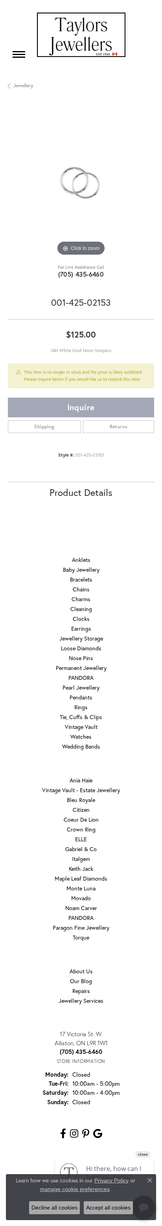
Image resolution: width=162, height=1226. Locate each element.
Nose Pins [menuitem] (81, 658)
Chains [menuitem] (81, 589)
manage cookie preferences (75, 1189)
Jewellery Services (81, 1000)
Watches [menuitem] (81, 736)
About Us (81, 971)
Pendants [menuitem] (81, 697)
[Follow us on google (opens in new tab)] (97, 1133)
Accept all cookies (108, 1207)
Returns (119, 426)
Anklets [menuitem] (81, 559)
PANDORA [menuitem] (81, 677)
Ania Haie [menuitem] (81, 780)
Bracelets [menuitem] (81, 579)
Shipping (44, 426)
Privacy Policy (111, 1180)
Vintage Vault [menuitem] (81, 726)
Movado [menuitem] (81, 898)
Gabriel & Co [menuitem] (81, 849)
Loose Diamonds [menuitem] (81, 648)
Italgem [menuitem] (81, 859)
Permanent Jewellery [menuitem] (81, 668)
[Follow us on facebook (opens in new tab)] (63, 1133)
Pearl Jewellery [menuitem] (81, 687)
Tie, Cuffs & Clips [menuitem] (81, 717)
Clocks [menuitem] (81, 618)
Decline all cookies (54, 1207)
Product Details (81, 492)
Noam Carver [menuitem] (81, 908)
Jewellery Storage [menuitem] (81, 638)
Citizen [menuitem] (81, 809)
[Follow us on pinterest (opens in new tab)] (85, 1133)
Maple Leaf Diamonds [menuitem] (81, 878)
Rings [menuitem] (81, 707)
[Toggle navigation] (19, 54)
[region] (81, 185)
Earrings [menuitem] (81, 628)
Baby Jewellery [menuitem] (81, 569)
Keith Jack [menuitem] (81, 868)
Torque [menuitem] (81, 937)
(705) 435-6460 (81, 274)
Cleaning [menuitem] (81, 609)
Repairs (81, 991)
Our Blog (81, 981)
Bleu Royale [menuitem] (81, 800)
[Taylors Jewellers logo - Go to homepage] (81, 35)
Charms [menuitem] (81, 599)
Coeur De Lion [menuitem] (81, 819)
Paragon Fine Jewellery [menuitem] (81, 927)
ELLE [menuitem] (81, 839)
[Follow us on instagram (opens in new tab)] (74, 1133)
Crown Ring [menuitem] (81, 829)
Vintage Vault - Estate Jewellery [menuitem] (81, 790)
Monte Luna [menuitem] (81, 888)
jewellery (23, 85)
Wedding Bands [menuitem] (81, 746)
